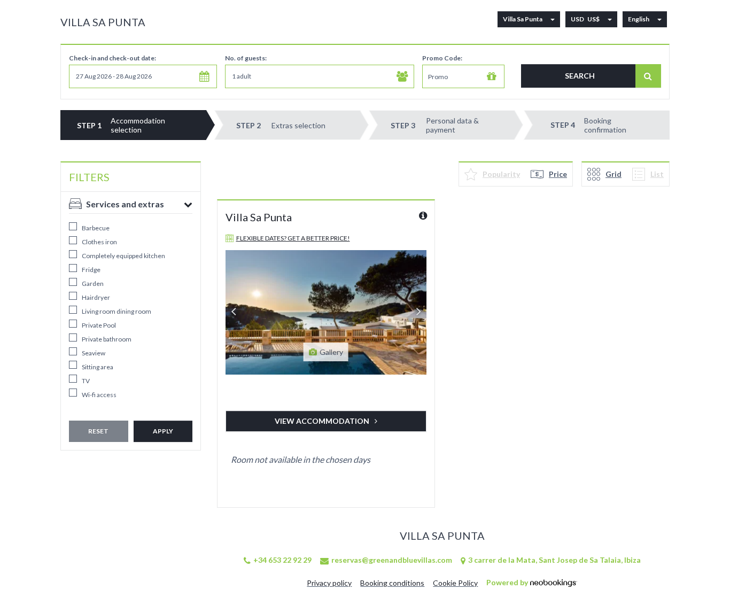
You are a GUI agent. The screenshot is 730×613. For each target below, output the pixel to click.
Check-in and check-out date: (112, 58)
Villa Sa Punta (102, 21)
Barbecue (96, 228)
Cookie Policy (455, 582)
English (638, 19)
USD (585, 19)
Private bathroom (106, 339)
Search (580, 75)
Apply (163, 431)
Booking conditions (392, 582)
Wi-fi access (99, 395)
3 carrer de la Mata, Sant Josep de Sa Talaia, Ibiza (554, 559)
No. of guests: (246, 58)
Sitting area (97, 367)
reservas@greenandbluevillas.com (391, 559)
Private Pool (99, 325)
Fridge (91, 270)
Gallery (331, 351)
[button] (143, 76)
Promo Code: (442, 58)
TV (86, 381)
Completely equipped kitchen (123, 256)
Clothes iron (99, 242)
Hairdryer (96, 297)
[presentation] (234, 312)
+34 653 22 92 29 (282, 559)
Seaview (93, 353)
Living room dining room (116, 311)
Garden (93, 284)
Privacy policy (329, 582)
